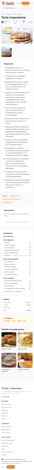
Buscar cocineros (6, 427)
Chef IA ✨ (4, 416)
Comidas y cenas (8, 202)
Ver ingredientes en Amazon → (13, 291)
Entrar (18, 3)
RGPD (3, 449)
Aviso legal (4, 446)
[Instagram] (2, 397)
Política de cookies (7, 443)
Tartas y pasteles (17, 14)
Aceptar (10, 467)
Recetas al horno (15, 196)
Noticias (3, 419)
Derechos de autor (7, 452)
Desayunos (4, 410)
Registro (25, 3)
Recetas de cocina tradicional (11, 199)
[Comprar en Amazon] (30, 242)
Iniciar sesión (5, 432)
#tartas (5, 196)
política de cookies (14, 463)
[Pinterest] (8, 397)
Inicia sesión (7, 214)
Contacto (4, 455)
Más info (3, 467)
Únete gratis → (6, 429)
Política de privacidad (8, 440)
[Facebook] (5, 397)
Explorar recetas (6, 404)
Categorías (9, 14)
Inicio (2, 14)
